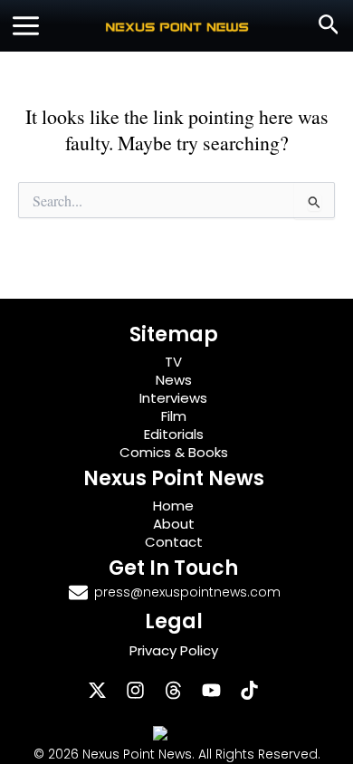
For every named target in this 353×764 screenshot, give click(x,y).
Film (173, 415)
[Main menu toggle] (26, 26)
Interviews (173, 397)
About (174, 523)
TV (173, 361)
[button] (329, 26)
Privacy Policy (173, 650)
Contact (174, 541)
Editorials (174, 434)
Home (173, 505)
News (174, 379)
